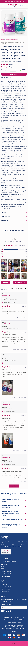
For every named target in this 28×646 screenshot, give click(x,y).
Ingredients (4, 220)
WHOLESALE (5, 591)
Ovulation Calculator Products (11, 39)
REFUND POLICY (6, 576)
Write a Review (22, 282)
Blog (19, 622)
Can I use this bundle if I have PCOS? (14, 519)
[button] (7, 64)
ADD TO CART (14, 74)
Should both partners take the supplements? (14, 506)
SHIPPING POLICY (6, 573)
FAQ (2, 566)
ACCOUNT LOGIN (6, 589)
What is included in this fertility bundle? (14, 500)
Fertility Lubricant (19, 617)
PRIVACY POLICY (6, 571)
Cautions (3, 212)
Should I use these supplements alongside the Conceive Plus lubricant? (14, 525)
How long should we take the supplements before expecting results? (14, 513)
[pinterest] (11, 611)
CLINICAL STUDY (6, 586)
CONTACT (4, 564)
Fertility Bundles (11, 622)
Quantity (3, 70)
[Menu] (2, 5)
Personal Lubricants (9, 619)
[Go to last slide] (3, 23)
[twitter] (8, 611)
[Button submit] (25, 607)
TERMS (3, 569)
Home (2, 39)
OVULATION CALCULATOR (8, 561)
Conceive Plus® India (14, 625)
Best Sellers (20, 619)
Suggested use (5, 216)
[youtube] (6, 611)
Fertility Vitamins (8, 617)
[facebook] (2, 611)
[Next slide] (24, 23)
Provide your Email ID (7, 604)
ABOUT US (4, 584)
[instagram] (4, 611)
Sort (12, 288)
